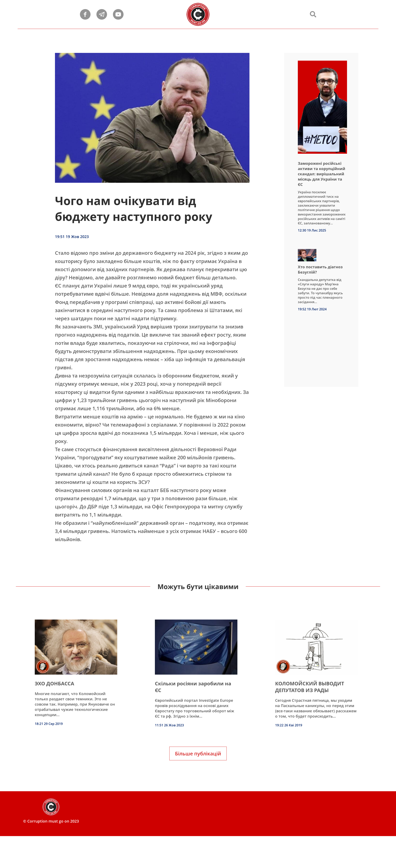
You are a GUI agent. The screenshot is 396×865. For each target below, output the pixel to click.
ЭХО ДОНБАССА (54, 683)
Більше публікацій (198, 753)
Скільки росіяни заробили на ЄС (193, 687)
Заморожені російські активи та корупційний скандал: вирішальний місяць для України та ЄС (321, 174)
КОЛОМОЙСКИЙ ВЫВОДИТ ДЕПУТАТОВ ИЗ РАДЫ (309, 687)
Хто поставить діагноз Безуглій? (320, 269)
